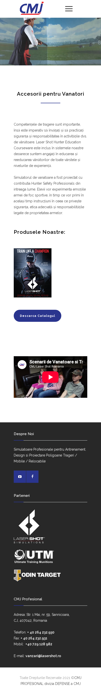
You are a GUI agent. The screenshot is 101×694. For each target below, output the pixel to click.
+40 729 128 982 (38, 644)
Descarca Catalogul (37, 316)
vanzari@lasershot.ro (43, 656)
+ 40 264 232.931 (34, 638)
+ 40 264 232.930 (40, 632)
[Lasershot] (31, 8)
